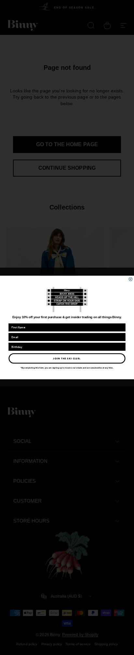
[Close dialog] (130, 279)
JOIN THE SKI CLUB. (67, 358)
